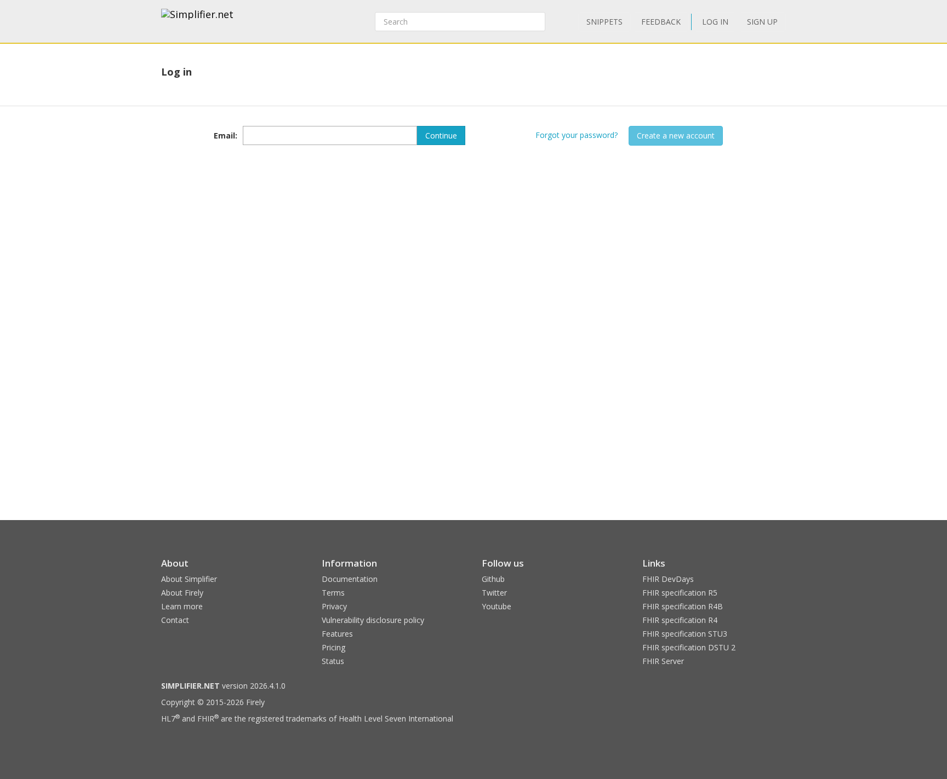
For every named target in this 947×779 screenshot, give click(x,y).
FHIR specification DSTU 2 (688, 647)
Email (224, 135)
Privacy (334, 606)
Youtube (496, 606)
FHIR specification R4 (679, 620)
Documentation (350, 579)
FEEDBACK (661, 21)
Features (337, 633)
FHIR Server (663, 661)
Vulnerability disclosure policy (373, 620)
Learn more (182, 606)
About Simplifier (189, 579)
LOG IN (715, 21)
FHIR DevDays (668, 579)
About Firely (182, 592)
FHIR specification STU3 (684, 633)
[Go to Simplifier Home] (197, 21)
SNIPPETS (604, 21)
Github (493, 579)
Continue (441, 135)
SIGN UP (762, 21)
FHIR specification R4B (682, 606)
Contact (175, 620)
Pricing (333, 647)
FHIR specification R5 (679, 592)
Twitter (494, 592)
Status (333, 661)
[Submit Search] (536, 22)
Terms (333, 592)
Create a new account (676, 135)
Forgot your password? (576, 135)
